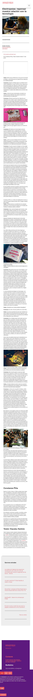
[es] (6, 673)
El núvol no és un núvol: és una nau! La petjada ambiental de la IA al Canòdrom (15, 606)
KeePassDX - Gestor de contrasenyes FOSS (14, 598)
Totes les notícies (23, 614)
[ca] (2, 673)
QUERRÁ (24, 540)
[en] (10, 673)
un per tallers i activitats (13, 661)
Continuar (3, 694)
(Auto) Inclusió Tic (6, 47)
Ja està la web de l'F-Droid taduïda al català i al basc (14, 581)
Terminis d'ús (8, 648)
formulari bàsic (12, 661)
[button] (15, 25)
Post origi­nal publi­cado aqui (10, 54)
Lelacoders (4, 48)
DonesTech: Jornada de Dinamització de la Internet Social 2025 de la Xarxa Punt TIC (16, 589)
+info (2, 688)
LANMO (7, 535)
